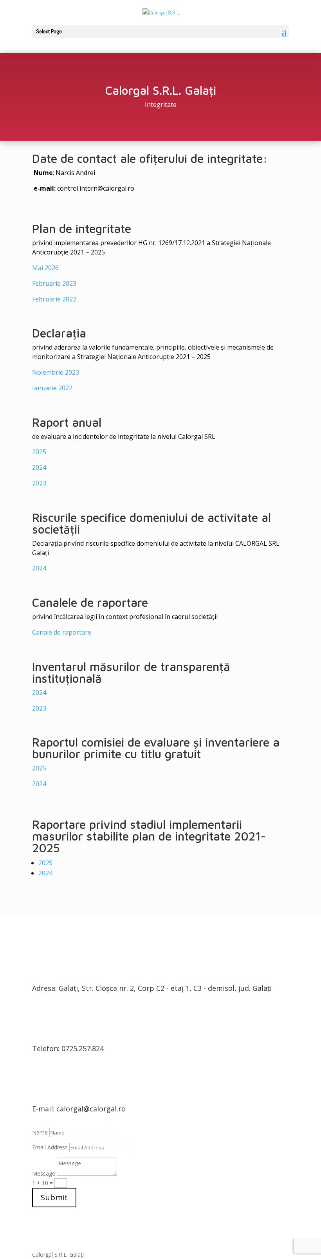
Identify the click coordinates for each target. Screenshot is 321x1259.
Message (43, 1173)
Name (40, 1132)
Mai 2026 (45, 267)
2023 (39, 483)
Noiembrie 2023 (55, 372)
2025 (39, 451)
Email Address (50, 1147)
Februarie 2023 (54, 283)
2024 (39, 467)
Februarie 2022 (54, 299)
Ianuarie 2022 (52, 388)
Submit (54, 1197)
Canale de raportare (61, 632)
